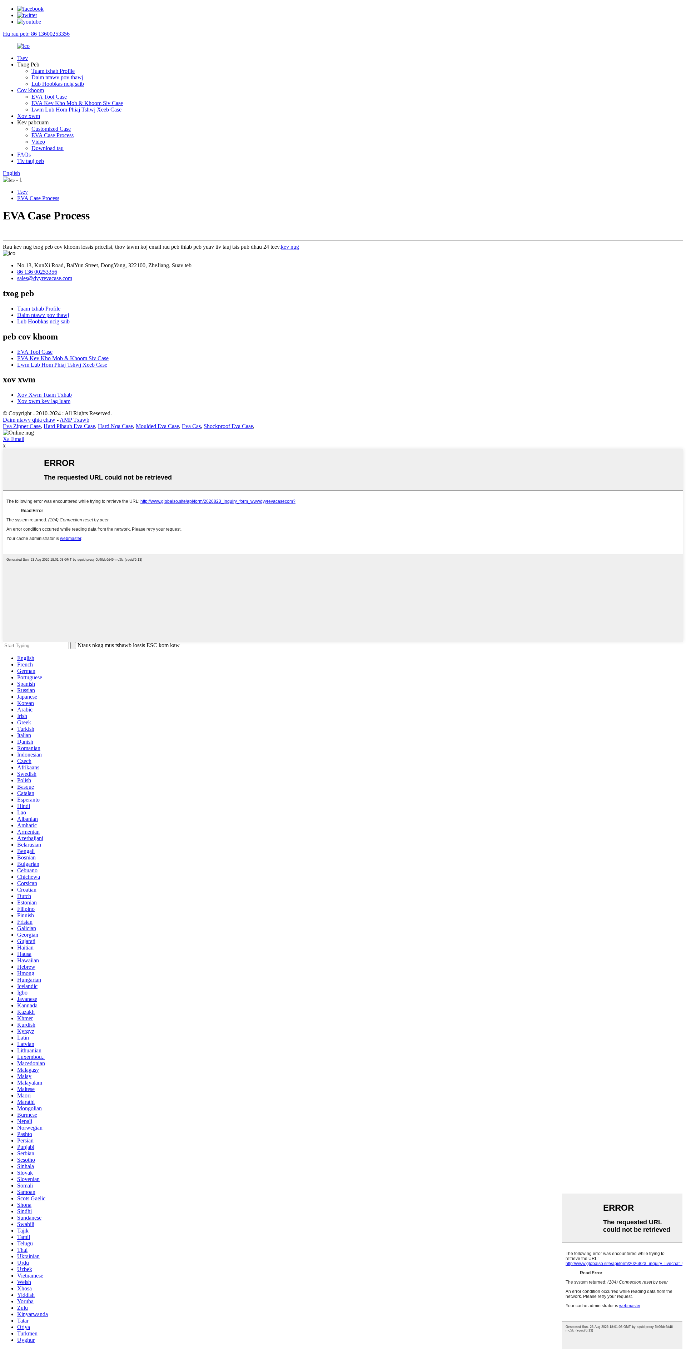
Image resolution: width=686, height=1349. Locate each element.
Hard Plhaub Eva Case (69, 426)
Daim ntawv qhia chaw (29, 420)
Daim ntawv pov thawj (57, 77)
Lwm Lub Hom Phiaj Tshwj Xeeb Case (76, 109)
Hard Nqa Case (115, 426)
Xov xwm (28, 116)
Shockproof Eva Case (228, 426)
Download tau (47, 148)
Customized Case (51, 129)
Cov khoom (30, 90)
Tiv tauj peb (30, 161)
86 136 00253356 (37, 272)
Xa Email (13, 439)
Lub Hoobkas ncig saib (57, 84)
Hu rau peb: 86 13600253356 (36, 34)
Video (38, 142)
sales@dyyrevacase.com (44, 278)
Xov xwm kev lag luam (43, 401)
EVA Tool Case (49, 97)
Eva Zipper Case (22, 426)
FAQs (24, 155)
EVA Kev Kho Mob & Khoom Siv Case (77, 103)
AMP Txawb (74, 420)
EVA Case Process (52, 135)
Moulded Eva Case (157, 426)
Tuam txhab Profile (53, 71)
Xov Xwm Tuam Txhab (44, 395)
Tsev (22, 58)
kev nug (290, 247)
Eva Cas (191, 426)
